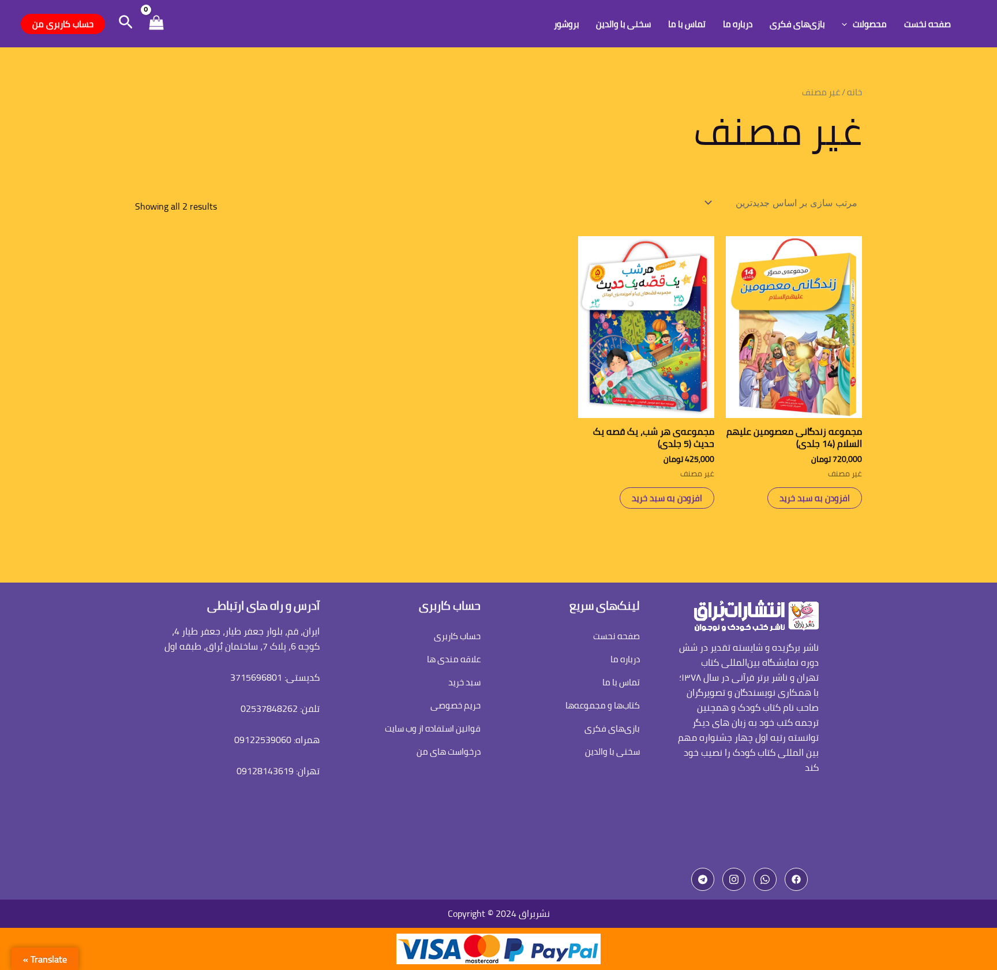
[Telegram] (702, 879)
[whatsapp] (765, 879)
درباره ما (737, 24)
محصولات (870, 24)
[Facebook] (796, 879)
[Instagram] (733, 879)
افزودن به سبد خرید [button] (814, 498)
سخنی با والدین (623, 24)
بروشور (566, 24)
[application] (847, 24)
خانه (854, 92)
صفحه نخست (927, 24)
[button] (124, 23)
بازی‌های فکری (797, 24)
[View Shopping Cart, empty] (156, 24)
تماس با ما (687, 24)
